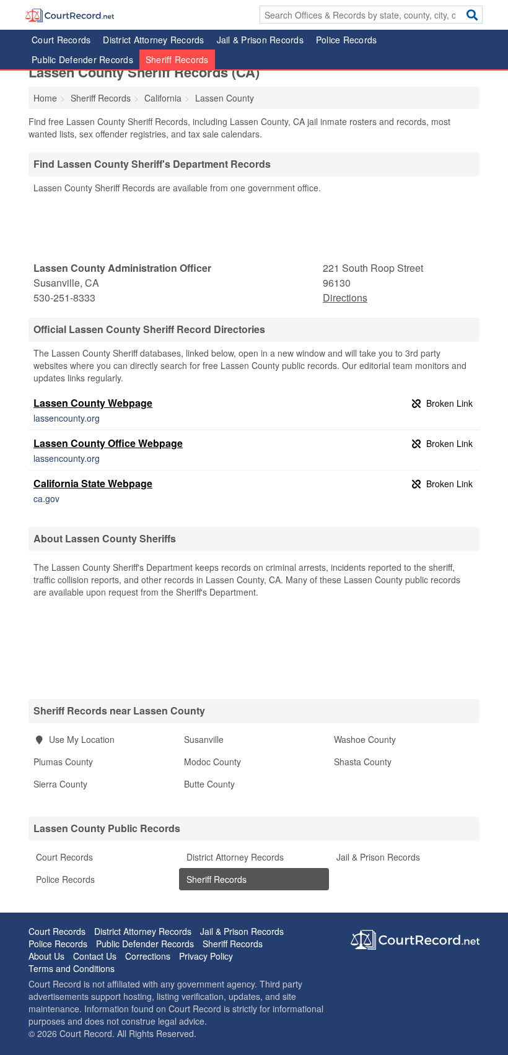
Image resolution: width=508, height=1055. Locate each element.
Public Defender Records (82, 59)
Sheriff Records (177, 59)
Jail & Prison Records (260, 39)
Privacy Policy (206, 956)
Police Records (346, 39)
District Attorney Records (153, 39)
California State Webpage (92, 483)
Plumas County (63, 761)
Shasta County (363, 761)
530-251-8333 (64, 297)
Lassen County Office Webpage (108, 443)
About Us (46, 956)
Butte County (209, 784)
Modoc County (212, 761)
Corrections (147, 956)
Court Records (61, 39)
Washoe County (365, 739)
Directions (345, 297)
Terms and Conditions (71, 968)
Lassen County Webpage (92, 403)
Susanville (204, 739)
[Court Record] (69, 14)
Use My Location (80, 739)
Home (45, 98)
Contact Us (94, 956)
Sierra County (60, 784)
